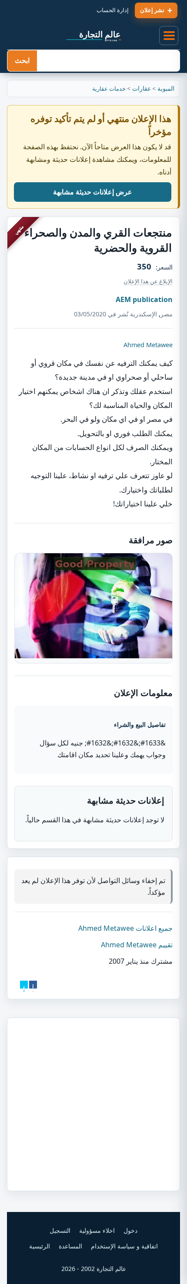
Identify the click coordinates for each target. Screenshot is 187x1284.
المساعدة (70, 1246)
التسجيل (60, 1230)
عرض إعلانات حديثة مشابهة (92, 192)
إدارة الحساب (113, 10)
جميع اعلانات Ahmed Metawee (125, 928)
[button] (169, 36)
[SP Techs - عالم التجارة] (93, 35)
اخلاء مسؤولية (97, 1230)
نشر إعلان (152, 10)
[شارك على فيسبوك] (33, 984)
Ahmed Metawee (148, 345)
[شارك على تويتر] (24, 984)
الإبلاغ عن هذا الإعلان (148, 281)
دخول (130, 1230)
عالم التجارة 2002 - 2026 (93, 1268)
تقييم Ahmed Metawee (137, 944)
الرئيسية (39, 1246)
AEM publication (144, 299)
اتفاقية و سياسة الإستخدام (124, 1246)
